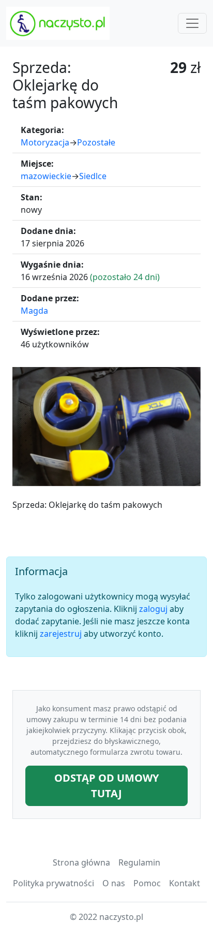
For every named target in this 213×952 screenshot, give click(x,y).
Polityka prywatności (53, 883)
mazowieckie (46, 176)
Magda (34, 310)
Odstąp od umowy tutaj (106, 785)
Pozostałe (96, 142)
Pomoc (147, 883)
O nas (113, 883)
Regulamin (139, 862)
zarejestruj (61, 633)
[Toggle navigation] (192, 23)
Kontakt (184, 883)
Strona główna (81, 862)
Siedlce (92, 176)
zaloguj (153, 608)
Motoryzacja (45, 142)
